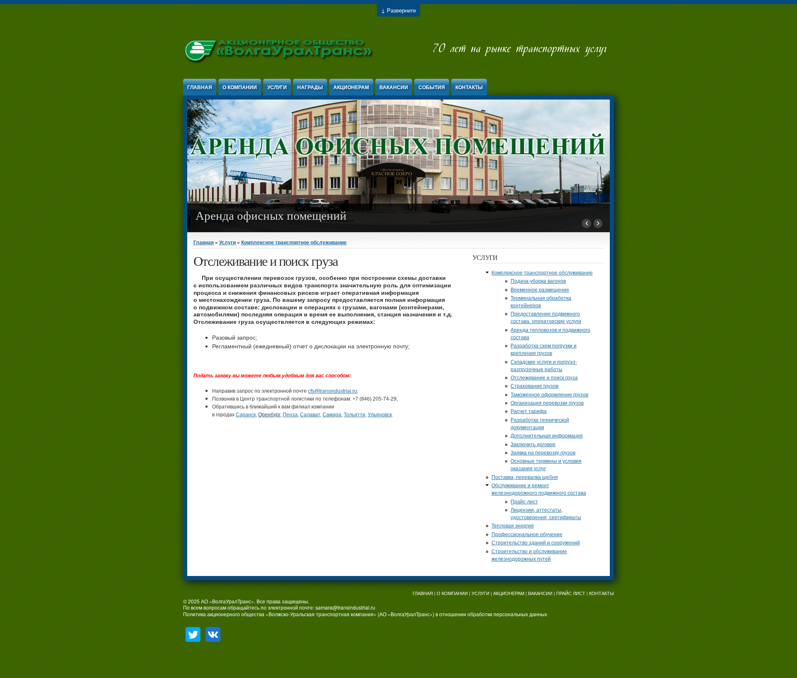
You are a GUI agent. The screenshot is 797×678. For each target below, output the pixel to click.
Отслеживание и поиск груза (544, 377)
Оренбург (269, 415)
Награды (310, 87)
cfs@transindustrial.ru (332, 391)
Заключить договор (533, 443)
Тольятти (354, 415)
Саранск (246, 415)
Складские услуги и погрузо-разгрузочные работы (544, 365)
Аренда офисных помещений (271, 215)
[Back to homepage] (395, 70)
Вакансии (393, 87)
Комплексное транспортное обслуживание (294, 242)
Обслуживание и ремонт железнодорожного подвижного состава (538, 488)
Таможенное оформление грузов (549, 394)
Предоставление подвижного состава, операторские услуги (546, 317)
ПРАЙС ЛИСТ (570, 593)
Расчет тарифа (529, 410)
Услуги (277, 87)
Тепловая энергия (512, 525)
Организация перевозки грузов (547, 402)
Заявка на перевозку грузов (543, 452)
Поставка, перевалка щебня (524, 476)
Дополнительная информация (547, 435)
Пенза (290, 415)
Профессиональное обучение (526, 533)
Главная (199, 87)
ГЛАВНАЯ (423, 593)
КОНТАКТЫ (601, 593)
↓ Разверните (398, 10)
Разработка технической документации (540, 423)
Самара (332, 415)
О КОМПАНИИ (452, 593)
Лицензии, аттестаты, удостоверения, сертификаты (546, 513)
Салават (310, 415)
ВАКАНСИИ (540, 593)
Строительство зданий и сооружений (535, 542)
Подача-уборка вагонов (538, 280)
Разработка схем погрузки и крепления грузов (544, 349)
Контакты (469, 87)
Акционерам (351, 87)
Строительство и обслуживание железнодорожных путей (529, 554)
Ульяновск (380, 415)
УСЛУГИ (480, 593)
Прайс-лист (524, 501)
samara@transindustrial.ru (345, 607)
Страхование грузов (534, 385)
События (431, 87)
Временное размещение (540, 289)
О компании (239, 87)
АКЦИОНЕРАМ (508, 593)
